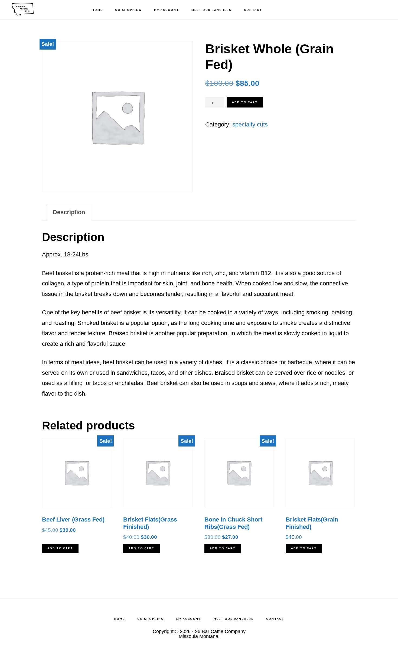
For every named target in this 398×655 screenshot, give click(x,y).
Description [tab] (69, 212)
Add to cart (245, 102)
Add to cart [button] (60, 548)
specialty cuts (250, 124)
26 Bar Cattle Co (35, 9)
